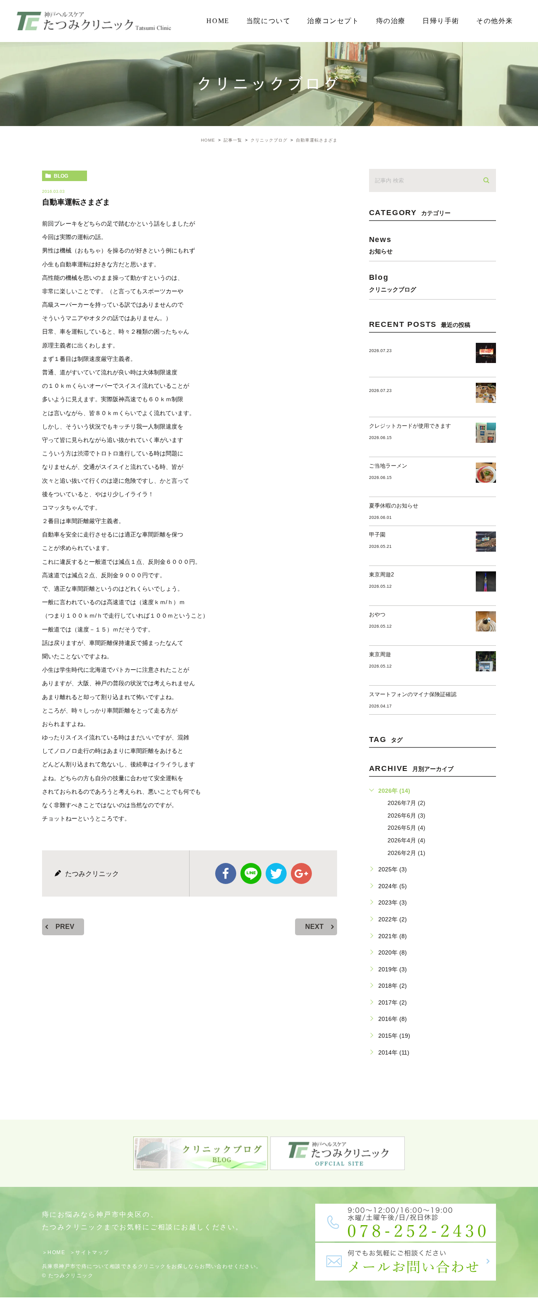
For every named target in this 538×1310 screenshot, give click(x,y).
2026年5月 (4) (406, 827)
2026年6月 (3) (406, 815)
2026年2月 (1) (406, 853)
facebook (225, 873)
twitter (276, 873)
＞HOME (53, 1252)
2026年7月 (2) (406, 803)
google (301, 873)
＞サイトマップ (89, 1252)
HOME (217, 20)
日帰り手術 (440, 20)
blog (61, 176)
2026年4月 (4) (406, 840)
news (381, 244)
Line (250, 873)
